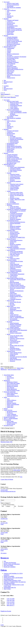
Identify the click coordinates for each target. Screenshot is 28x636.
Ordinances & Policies (15, 229)
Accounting (13, 202)
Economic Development (13, 39)
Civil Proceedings (14, 187)
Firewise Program (14, 142)
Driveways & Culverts (12, 384)
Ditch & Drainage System (13, 390)
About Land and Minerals (16, 251)
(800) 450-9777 (10, 605)
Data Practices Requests (16, 170)
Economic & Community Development (16, 56)
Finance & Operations (15, 283)
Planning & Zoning (11, 66)
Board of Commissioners (13, 4)
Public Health (13, 293)
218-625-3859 (4, 490)
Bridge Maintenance (12, 389)
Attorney (9, 51)
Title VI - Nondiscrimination (17, 317)
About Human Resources (16, 240)
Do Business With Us (12, 38)
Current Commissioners (16, 111)
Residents (6, 18)
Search (17, 95)
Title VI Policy (13, 171)
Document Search (8, 81)
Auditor (9, 52)
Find (8, 11)
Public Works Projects (12, 393)
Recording (12, 304)
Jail (11, 344)
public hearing (16, 470)
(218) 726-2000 (10, 598)
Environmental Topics (12, 25)
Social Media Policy (9, 579)
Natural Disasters (14, 140)
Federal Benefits (14, 354)
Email (2, 524)
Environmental (13, 319)
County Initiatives (14, 108)
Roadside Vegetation (12, 422)
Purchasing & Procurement (13, 44)
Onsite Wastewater (14, 264)
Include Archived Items (8, 504)
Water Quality (10, 421)
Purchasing (9, 73)
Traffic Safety (10, 405)
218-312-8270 (4, 549)
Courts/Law (10, 21)
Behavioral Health (14, 282)
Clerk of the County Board (16, 194)
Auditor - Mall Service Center (17, 199)
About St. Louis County (13, 3)
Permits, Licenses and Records (14, 30)
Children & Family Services (17, 285)
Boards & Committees (15, 181)
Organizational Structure (16, 105)
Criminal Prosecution (15, 185)
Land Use (12, 262)
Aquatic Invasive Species (16, 265)
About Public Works (15, 307)
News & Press (13, 276)
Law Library (10, 65)
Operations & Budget (15, 168)
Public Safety (10, 32)
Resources (12, 361)
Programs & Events (15, 233)
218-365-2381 (4, 523)
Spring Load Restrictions (13, 404)
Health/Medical (10, 27)
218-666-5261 (4, 518)
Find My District (14, 115)
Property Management (12, 68)
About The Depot (14, 206)
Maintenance (13, 309)
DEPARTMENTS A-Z (9, 46)
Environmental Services (13, 58)
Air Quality (13, 136)
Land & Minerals (11, 63)
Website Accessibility (9, 576)
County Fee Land (14, 255)
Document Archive (14, 320)
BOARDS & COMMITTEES (17, 237)
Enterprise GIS (13, 217)
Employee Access (6, 611)
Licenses (12, 201)
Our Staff (9, 376)
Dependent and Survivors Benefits (18, 356)
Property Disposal (14, 327)
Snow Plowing (10, 387)
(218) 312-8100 (10, 602)
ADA (8, 398)
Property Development (12, 42)
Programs (12, 180)
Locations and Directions (10, 562)
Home (2, 368)
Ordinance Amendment (15, 271)
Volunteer (9, 17)
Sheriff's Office (13, 337)
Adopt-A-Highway (11, 400)
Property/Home (10, 31)
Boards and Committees (9, 566)
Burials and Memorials (15, 359)
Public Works (10, 72)
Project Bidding (11, 394)
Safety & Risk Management (13, 75)
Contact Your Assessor (15, 175)
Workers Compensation (15, 333)
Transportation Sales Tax (13, 396)
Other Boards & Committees (14, 7)
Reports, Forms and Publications (12, 564)
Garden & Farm (14, 236)
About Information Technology (17, 248)
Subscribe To (10, 16)
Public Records (10, 70)
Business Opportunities (15, 324)
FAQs (5, 83)
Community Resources (15, 299)
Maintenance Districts (12, 382)
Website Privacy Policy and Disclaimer (13, 577)
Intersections (10, 401)
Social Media (10, 6)
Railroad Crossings (11, 403)
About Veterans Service (16, 352)
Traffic (11, 312)
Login (2, 624)
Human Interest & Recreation (14, 28)
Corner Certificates (11, 414)
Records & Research (12, 411)
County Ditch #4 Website (7, 479)
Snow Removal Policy (9, 583)
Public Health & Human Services (15, 69)
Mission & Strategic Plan (16, 102)
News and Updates (8, 565)
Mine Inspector (13, 331)
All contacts (3, 553)
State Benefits (13, 358)
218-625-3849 (4, 532)
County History (14, 107)
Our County (7, 2)
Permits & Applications (15, 316)
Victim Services (14, 189)
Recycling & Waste (11, 45)
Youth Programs (14, 234)
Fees (11, 224)
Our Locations (10, 377)
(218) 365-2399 (10, 600)
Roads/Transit (10, 34)
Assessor (9, 49)
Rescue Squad (13, 340)
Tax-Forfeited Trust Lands (16, 253)
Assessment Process (15, 177)
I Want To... (7, 9)
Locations (6, 85)
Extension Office (11, 59)
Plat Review (10, 412)
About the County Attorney (16, 184)
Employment (13, 241)
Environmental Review (15, 269)
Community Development (16, 213)
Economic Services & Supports (17, 286)
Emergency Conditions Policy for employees (15, 581)
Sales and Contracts (15, 254)
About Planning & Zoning (16, 261)
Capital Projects (14, 275)
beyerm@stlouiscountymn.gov (8, 491)
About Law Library (15, 258)
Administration (10, 48)
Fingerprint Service (14, 348)
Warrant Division (14, 342)
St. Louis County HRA (15, 216)
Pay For (9, 13)
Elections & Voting (14, 198)
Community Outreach (15, 326)
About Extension (14, 231)
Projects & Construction (16, 310)
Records (12, 303)
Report (8, 14)
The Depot (9, 55)
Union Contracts (14, 246)
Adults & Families (14, 188)
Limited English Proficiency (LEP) (12, 580)
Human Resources (11, 61)
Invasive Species (11, 424)
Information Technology (13, 62)
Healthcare (12, 355)
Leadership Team (14, 104)
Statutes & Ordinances (12, 415)
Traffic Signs (10, 407)
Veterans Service (11, 77)
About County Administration (17, 167)
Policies (12, 313)
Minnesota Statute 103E (6, 442)
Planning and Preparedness (16, 139)
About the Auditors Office (16, 192)
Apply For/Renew (11, 10)
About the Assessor (14, 174)
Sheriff (8, 76)
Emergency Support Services (17, 338)
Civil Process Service (15, 341)
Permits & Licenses (14, 227)
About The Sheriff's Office (16, 335)
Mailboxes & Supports (12, 386)
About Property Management (17, 274)
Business (6, 35)
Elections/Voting (11, 23)
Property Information (15, 178)
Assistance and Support (12, 20)
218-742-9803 (4, 540)
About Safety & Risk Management (18, 330)
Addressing (13, 268)
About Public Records (15, 302)
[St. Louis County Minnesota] (8, 97)
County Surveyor (14, 314)
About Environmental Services (17, 222)
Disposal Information (15, 223)
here (21, 476)
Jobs (5, 80)
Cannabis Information (12, 37)
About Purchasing (14, 323)
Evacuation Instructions (15, 137)
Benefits (12, 243)
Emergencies (10, 24)
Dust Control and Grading (13, 383)
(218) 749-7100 (10, 603)
